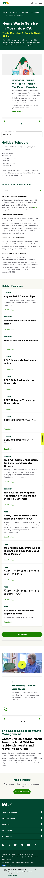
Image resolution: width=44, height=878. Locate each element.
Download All (22, 634)
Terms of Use (28, 854)
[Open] (40, 134)
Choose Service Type (9, 131)
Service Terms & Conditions (11, 857)
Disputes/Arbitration (31, 857)
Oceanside (35, 12)
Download (8, 310)
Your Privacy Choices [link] (13, 865)
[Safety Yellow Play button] (22, 665)
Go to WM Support (22, 792)
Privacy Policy (12, 875)
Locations (14, 12)
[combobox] (20, 134)
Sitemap (5, 854)
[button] (40, 3)
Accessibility (6, 859)
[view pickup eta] (32, 3)
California (24, 12)
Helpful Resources (12, 285)
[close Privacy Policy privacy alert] (35, 869)
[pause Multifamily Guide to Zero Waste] (6, 708)
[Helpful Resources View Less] (39, 285)
